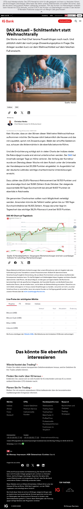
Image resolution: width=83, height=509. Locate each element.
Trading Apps (48, 409)
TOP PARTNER (64, 482)
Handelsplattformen (51, 402)
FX (20, 304)
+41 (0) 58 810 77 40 (14, 437)
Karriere (75, 506)
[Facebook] (15, 112)
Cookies (45, 454)
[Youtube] (38, 465)
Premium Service (30, 409)
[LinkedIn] (29, 112)
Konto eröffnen (65, 21)
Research (65, 402)
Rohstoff (10, 415)
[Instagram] (27, 465)
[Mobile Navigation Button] (80, 21)
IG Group (67, 506)
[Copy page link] (9, 112)
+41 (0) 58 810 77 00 (31, 437)
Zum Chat (18, 444)
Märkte (10, 402)
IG (7, 454)
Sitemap (12, 454)
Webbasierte (48, 405)
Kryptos (12, 304)
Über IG (52, 454)
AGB (28, 454)
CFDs (26, 402)
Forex (9, 412)
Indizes (9, 107)
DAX (16, 107)
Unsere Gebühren (30, 405)
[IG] (8, 21)
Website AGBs (29, 334)
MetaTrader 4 (48, 415)
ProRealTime (48, 418)
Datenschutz (36, 454)
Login (79, 15)
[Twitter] (22, 112)
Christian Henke (20, 121)
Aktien (27, 304)
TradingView (47, 412)
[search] (75, 21)
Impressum (21, 454)
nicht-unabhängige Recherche (34, 291)
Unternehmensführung (49, 437)
